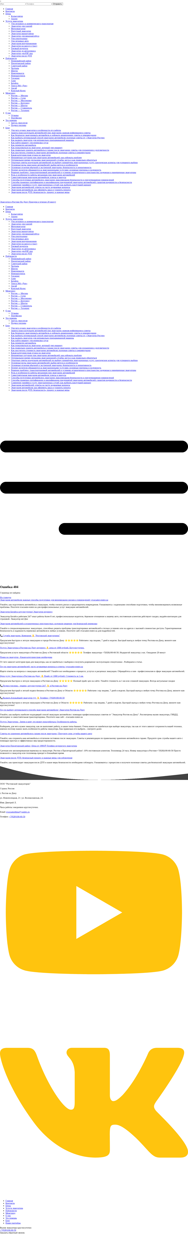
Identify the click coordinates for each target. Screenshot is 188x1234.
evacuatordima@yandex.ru (18, 812)
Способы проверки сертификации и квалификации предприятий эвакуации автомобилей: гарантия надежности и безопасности (71, 182)
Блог (8, 128)
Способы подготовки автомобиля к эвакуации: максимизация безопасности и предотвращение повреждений (62, 180)
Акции (14, 18)
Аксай (14, 88)
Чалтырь (15, 68)
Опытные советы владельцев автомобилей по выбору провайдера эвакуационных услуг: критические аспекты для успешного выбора (74, 162)
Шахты (14, 71)
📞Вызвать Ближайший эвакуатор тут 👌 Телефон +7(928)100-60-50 (32, 698)
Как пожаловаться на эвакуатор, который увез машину (36, 147)
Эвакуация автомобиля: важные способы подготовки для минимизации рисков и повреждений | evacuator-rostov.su (54, 600)
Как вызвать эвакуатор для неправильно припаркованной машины (42, 140)
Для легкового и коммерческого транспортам (32, 23)
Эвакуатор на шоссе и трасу (24, 46)
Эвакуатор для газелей (21, 26)
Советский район (19, 66)
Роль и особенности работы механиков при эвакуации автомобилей (43, 175)
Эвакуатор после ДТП (21, 56)
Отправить (57, 4)
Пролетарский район (21, 63)
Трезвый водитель (19, 48)
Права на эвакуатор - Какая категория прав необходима (26, 657)
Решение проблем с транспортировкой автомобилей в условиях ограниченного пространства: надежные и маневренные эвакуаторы (73, 172)
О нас (8, 113)
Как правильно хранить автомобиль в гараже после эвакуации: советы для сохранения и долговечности (60, 150)
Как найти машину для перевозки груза (29, 142)
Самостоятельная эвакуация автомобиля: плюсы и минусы (38, 177)
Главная (9, 9)
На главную (5, 597)
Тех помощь (11, 120)
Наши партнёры (13, 1223)
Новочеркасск (17, 73)
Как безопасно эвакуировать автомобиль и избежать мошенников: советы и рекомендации (53, 135)
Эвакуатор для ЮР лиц (22, 53)
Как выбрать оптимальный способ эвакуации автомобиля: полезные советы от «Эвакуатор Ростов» (58, 138)
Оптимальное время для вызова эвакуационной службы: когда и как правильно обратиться (54, 160)
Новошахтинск (18, 76)
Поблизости (11, 58)
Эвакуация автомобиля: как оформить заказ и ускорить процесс (41, 190)
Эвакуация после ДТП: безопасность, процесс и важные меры (40, 192)
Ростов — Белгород (20, 103)
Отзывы (15, 115)
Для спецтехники (19, 38)
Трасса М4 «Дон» (19, 85)
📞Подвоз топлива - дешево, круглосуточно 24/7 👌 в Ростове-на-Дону (33, 686)
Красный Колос (18, 90)
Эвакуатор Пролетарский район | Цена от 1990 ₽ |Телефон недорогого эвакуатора (38, 746)
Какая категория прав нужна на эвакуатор (31, 155)
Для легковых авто (20, 41)
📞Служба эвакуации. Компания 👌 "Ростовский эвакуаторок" (30, 635)
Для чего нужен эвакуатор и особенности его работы (36, 130)
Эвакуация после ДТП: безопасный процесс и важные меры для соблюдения (36, 758)
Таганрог (15, 78)
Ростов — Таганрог (20, 110)
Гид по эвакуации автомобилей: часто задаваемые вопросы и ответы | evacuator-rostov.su (41, 666)
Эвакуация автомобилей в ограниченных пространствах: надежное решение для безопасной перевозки (48, 623)
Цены (8, 14)
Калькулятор (17, 16)
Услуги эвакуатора (14, 21)
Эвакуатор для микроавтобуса (25, 36)
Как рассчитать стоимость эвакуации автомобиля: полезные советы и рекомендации (51, 152)
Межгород (10, 93)
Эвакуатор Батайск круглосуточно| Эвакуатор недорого (26, 612)
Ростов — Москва (19, 95)
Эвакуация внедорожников (24, 43)
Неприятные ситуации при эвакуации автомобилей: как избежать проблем (46, 157)
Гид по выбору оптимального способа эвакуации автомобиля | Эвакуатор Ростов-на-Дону (42, 710)
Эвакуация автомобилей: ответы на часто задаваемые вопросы (40, 187)
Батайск (14, 83)
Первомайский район (21, 61)
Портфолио (16, 118)
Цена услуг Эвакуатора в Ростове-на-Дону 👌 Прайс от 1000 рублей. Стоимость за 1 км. (42, 676)
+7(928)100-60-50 (17, 816)
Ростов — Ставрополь (21, 108)
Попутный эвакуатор (21, 31)
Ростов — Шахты (19, 105)
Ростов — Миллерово (21, 100)
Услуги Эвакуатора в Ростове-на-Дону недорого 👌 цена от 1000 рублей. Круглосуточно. (42, 648)
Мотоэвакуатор (18, 28)
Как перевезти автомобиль (23, 145)
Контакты (10, 11)
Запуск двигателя (19, 123)
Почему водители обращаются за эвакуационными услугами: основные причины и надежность (56, 170)
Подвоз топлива (18, 125)
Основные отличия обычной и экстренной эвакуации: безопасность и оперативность (51, 167)
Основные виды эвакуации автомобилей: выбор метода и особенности (44, 165)
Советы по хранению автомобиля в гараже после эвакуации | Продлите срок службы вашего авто (46, 733)
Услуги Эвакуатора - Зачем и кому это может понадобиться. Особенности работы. (38, 722)
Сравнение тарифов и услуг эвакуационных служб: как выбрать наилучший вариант (51, 185)
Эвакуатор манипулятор (22, 33)
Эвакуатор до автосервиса (23, 51)
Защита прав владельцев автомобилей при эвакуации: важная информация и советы (51, 133)
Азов (13, 80)
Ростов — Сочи (18, 98)
